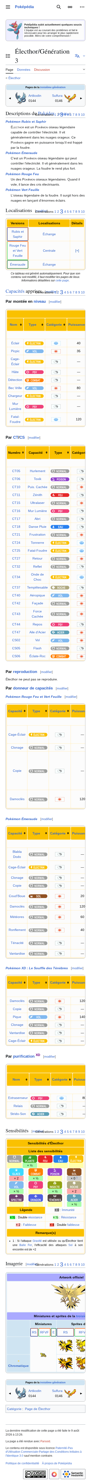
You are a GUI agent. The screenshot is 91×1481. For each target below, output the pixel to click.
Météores (17, 917)
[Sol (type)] (38, 896)
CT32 (16, 566)
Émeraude (17, 264)
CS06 (16, 656)
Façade (37, 603)
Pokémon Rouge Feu (22, 174)
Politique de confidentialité (22, 1463)
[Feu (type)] (60, 495)
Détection (15, 380)
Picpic (15, 351)
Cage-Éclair (17, 734)
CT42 (16, 603)
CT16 (16, 511)
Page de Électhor (37, 1409)
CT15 (16, 503)
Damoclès (17, 799)
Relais (18, 1106)
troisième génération (53, 87)
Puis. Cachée (37, 487)
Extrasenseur (18, 1098)
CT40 (16, 595)
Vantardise (17, 953)
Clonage (17, 747)
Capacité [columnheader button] (36, 452)
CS (22, 437)
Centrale (49, 250)
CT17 (16, 519)
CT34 (16, 577)
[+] (77, 250)
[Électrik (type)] (34, 343)
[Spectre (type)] (16, 1198)
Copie (17, 771)
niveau (40, 301)
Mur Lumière (37, 511)
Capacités (15, 291)
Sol (70, 1244)
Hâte (15, 372)
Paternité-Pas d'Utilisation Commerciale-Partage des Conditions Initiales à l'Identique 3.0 (44, 1452)
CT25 (16, 550)
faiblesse (73, 1225)
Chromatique (18, 1366)
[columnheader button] (15, 324)
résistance (35, 1217)
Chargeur (15, 396)
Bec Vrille (15, 388)
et (26, 121)
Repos (37, 624)
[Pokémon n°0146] (70, 98)
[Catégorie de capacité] (56, 343)
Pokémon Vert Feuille (22, 190)
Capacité (15, 711)
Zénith (37, 495)
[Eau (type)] (60, 526)
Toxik (37, 479)
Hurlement (37, 471)
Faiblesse (29, 1225)
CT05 (16, 471)
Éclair (15, 343)
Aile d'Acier (37, 632)
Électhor (14, 78)
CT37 (16, 587)
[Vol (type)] (34, 351)
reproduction (25, 672)
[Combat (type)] (34, 380)
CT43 (16, 614)
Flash (37, 648)
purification (24, 1056)
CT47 (16, 632)
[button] (8, 7)
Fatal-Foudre (37, 550)
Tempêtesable (37, 587)
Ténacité (17, 943)
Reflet (37, 566)
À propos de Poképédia (57, 1463)
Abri (37, 519)
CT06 (16, 479)
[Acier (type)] (60, 632)
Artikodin (34, 95)
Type (32, 324)
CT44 (16, 624)
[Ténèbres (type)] (55, 1198)
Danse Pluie (37, 526)
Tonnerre (37, 542)
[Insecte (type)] (55, 1185)
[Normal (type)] (60, 471)
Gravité (37, 1240)
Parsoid (45, 1441)
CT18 (16, 526)
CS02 (16, 640)
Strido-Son (18, 1114)
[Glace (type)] (16, 1172)
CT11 (16, 495)
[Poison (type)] (60, 479)
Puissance (76, 324)
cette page (62, 280)
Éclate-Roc (37, 656)
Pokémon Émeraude (21, 153)
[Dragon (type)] (35, 1198)
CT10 (16, 487)
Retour (37, 558)
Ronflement (17, 930)
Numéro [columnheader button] (14, 452)
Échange (49, 234)
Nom (13, 324)
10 (83, 114)
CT (15, 437)
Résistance (68, 1217)
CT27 (16, 558)
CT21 (16, 534)
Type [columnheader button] (58, 452)
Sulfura (57, 95)
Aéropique (37, 595)
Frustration (37, 534)
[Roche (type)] (60, 587)
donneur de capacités (33, 688)
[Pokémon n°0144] (21, 98)
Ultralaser (37, 503)
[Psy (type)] (34, 372)
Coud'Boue (17, 896)
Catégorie (54, 324)
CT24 (16, 542)
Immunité (68, 1210)
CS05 (16, 648)
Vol (37, 640)
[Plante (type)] (30, 1159)
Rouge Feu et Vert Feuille (17, 251)
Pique (17, 1017)
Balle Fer (25, 1244)
